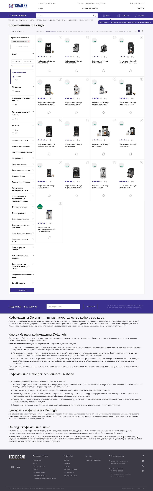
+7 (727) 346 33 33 (138, 3)
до (25, 61)
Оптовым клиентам (90, 8)
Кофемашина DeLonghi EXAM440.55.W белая (73, 103)
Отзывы (67, 466)
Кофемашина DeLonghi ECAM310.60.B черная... (128, 62)
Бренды (66, 460)
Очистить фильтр (22, 47)
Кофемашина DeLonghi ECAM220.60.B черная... (46, 145)
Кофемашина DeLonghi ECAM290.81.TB (128, 187)
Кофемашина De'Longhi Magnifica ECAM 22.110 (74, 187)
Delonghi (18, 76)
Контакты (140, 8)
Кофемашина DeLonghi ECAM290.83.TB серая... (46, 103)
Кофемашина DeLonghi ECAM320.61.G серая (128, 103)
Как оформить (69, 472)
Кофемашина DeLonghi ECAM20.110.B (46, 62)
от (13, 61)
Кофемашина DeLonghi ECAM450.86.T (100, 145)
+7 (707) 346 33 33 (117, 471)
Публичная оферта (40, 475)
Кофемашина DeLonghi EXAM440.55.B (100, 62)
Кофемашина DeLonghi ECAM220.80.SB (73, 62)
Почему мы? (37, 460)
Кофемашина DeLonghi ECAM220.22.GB (46, 187)
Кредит (35, 463)
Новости (67, 463)
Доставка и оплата (70, 475)
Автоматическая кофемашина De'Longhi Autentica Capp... (46, 229)
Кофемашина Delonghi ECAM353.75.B (73, 145)
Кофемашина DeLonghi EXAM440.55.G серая (100, 103)
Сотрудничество (39, 466)
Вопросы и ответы (70, 469)
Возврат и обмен (39, 472)
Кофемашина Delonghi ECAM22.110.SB (100, 187)
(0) (46, 57)
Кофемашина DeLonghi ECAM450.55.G (128, 145)
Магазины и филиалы (93, 460)
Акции (40, 8)
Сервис (35, 469)
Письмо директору (117, 456)
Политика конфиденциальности (44, 479)
